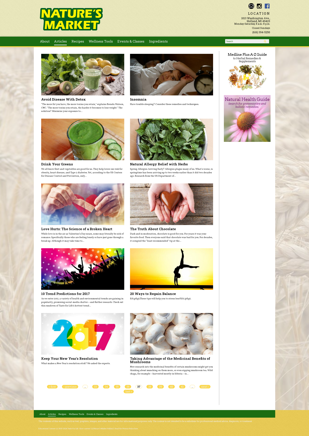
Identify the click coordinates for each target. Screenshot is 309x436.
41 (182, 386)
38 (149, 386)
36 (127, 386)
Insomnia (138, 99)
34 (106, 386)
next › (205, 386)
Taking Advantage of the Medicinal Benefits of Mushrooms (170, 360)
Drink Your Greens (57, 164)
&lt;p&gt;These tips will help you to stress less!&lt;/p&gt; (160, 298)
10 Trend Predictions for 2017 (65, 293)
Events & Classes (130, 41)
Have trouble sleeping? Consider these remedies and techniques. (164, 104)
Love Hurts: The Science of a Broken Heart (76, 229)
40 (171, 386)
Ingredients (158, 41)
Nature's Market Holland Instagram (259, 6)
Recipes (77, 41)
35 (117, 386)
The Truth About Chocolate (153, 229)
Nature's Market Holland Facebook (267, 6)
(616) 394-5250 (261, 32)
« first (52, 386)
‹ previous (70, 386)
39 (160, 386)
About (45, 41)
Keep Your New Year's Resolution (69, 358)
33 (95, 386)
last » (128, 391)
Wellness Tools (101, 41)
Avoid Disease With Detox (63, 99)
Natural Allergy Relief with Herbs (159, 164)
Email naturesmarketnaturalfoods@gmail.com (251, 6)
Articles (60, 41)
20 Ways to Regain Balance (153, 293)
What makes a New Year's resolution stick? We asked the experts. (75, 363)
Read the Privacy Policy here (126, 428)
